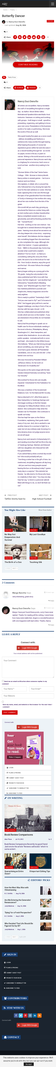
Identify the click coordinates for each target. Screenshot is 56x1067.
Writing (9, 867)
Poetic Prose (12, 77)
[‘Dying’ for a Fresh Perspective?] (45, 915)
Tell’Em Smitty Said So (15, 499)
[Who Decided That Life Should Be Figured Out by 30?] (45, 926)
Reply (52, 601)
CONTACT (13, 1037)
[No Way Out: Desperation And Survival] (15, 524)
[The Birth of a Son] (15, 552)
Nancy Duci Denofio (21, 608)
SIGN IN (11, 954)
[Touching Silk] (40, 552)
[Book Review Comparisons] (28, 818)
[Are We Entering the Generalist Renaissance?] (45, 903)
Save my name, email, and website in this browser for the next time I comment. (27, 706)
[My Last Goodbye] (40, 524)
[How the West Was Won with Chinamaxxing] (45, 890)
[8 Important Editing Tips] (40, 861)
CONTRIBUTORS (17, 998)
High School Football (41, 499)
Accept (29, 1064)
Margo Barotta (19, 593)
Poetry (50, 21)
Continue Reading (28, 65)
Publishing (10, 830)
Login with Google (29, 648)
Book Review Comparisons (19, 834)
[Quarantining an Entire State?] (15, 861)
